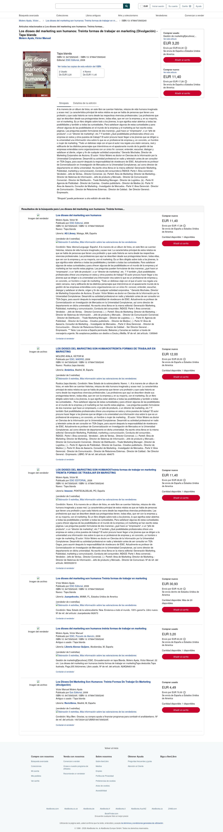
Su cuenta (173, 6)
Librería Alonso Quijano (76, 646)
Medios (99, 766)
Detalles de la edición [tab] (84, 103)
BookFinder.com (111, 814)
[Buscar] (126, 6)
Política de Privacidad (105, 775)
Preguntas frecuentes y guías (140, 761)
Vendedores (161, 15)
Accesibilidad (101, 790)
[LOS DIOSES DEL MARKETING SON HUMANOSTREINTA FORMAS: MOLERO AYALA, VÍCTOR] (38, 348)
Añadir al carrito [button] (182, 59)
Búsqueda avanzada (29, 15)
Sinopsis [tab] (64, 103)
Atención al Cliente (136, 766)
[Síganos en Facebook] (162, 761)
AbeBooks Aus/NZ (138, 808)
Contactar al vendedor (65, 338)
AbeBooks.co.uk (71, 808)
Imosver (68, 490)
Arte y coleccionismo (128, 15)
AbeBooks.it (120, 808)
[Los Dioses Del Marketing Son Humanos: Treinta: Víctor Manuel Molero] (38, 681)
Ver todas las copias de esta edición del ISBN (79, 66)
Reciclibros (70, 702)
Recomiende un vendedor (74, 773)
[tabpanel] (107, 154)
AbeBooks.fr (105, 808)
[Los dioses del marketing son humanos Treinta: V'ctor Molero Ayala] (38, 578)
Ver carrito (35, 780)
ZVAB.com (172, 808)
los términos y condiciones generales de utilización (142, 823)
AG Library (70, 233)
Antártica (69, 369)
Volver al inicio (111, 748)
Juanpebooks (71, 596)
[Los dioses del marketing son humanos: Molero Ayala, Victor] (38, 215)
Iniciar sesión (158, 6)
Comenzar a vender (194, 15)
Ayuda (198, 6)
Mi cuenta (35, 771)
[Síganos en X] (162, 766)
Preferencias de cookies (106, 780)
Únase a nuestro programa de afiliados (75, 767)
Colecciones (62, 15)
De (65, 73)
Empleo (99, 771)
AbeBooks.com (52, 808)
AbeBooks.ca (157, 808)
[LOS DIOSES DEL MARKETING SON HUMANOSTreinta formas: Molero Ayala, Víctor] (38, 469)
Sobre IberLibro (102, 761)
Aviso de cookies (103, 785)
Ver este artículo (170, 38)
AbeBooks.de (88, 808)
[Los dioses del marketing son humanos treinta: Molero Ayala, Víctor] (38, 628)
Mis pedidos (36, 775)
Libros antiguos (93, 15)
